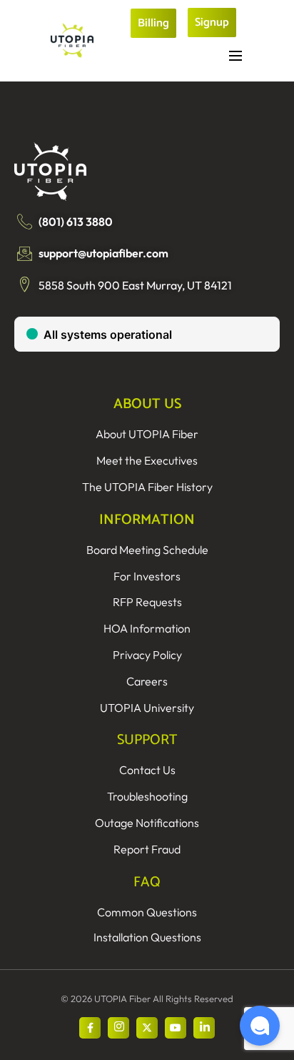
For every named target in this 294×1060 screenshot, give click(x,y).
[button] (260, 1026)
